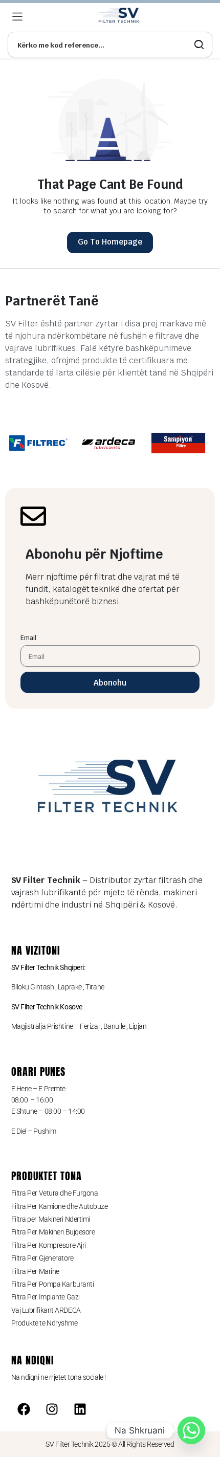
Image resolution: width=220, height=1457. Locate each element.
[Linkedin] (80, 1409)
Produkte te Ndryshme (44, 1323)
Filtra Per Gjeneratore (42, 1258)
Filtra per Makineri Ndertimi (50, 1219)
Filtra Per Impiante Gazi (45, 1297)
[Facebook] (24, 1409)
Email (28, 637)
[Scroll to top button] (203, 1411)
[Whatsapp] (191, 1430)
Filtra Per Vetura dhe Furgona (54, 1193)
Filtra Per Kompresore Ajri (48, 1245)
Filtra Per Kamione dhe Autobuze (59, 1206)
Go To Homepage (110, 242)
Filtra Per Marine (35, 1271)
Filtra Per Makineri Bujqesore (53, 1232)
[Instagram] (51, 1409)
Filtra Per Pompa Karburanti (52, 1284)
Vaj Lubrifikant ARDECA (46, 1310)
